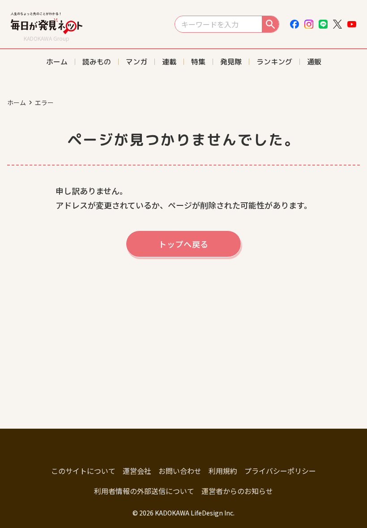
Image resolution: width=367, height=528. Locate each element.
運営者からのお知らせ (237, 490)
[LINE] (323, 24)
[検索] (270, 24)
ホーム (16, 102)
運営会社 (137, 470)
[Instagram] (308, 24)
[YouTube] (351, 24)
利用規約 (223, 470)
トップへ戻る (183, 244)
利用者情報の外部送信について (144, 490)
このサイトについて (83, 470)
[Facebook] (294, 24)
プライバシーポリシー (280, 470)
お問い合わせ (179, 470)
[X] (337, 24)
